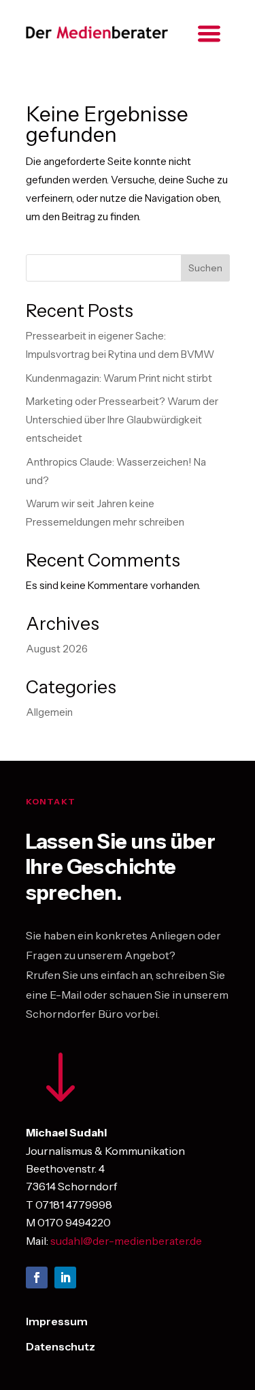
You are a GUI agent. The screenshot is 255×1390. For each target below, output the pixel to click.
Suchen (205, 268)
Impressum (57, 1321)
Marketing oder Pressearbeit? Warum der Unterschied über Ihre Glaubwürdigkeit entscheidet (122, 419)
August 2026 (57, 648)
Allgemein (49, 712)
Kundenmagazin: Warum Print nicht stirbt (119, 378)
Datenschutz (60, 1346)
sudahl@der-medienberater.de (126, 1241)
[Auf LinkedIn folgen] (65, 1277)
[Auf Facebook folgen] (37, 1277)
